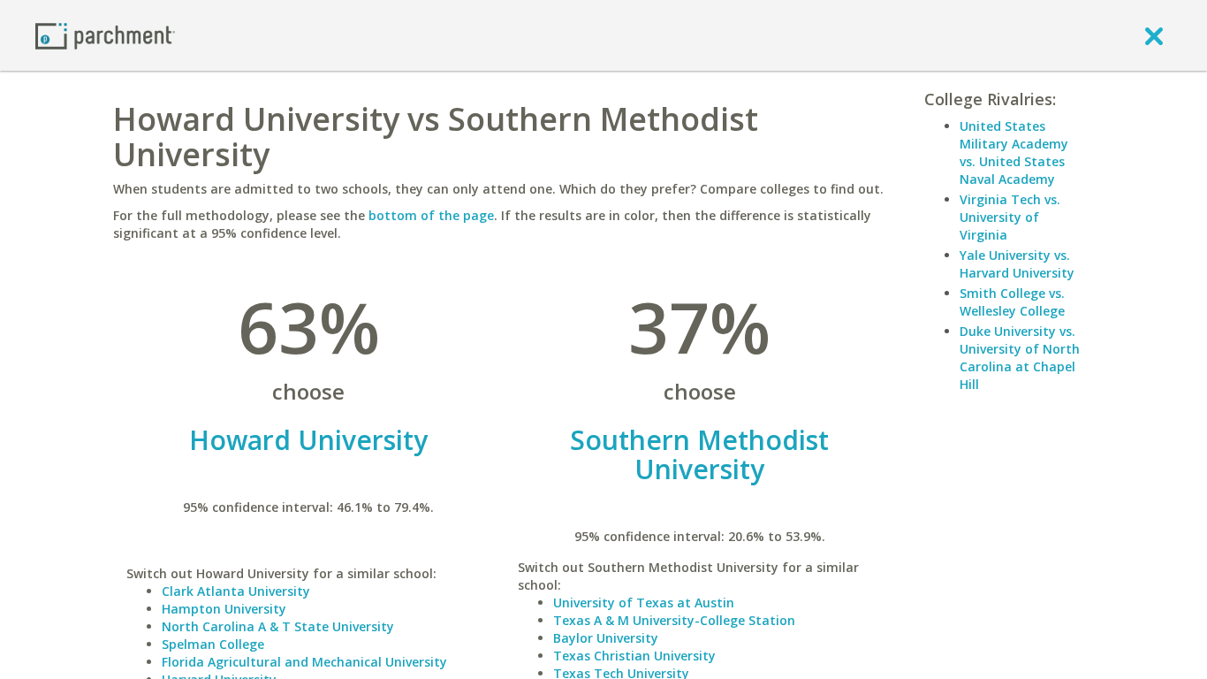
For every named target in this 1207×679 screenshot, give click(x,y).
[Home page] (105, 35)
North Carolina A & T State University (278, 626)
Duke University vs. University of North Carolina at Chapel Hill (1020, 358)
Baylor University (605, 637)
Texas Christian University (634, 655)
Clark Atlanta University (236, 591)
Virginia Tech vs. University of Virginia (1010, 217)
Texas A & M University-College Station (674, 620)
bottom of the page (431, 215)
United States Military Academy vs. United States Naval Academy (1014, 152)
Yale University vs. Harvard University (1017, 264)
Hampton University (224, 608)
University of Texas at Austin (643, 602)
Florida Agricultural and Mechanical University (304, 661)
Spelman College (213, 644)
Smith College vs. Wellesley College (1012, 302)
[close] (1154, 35)
